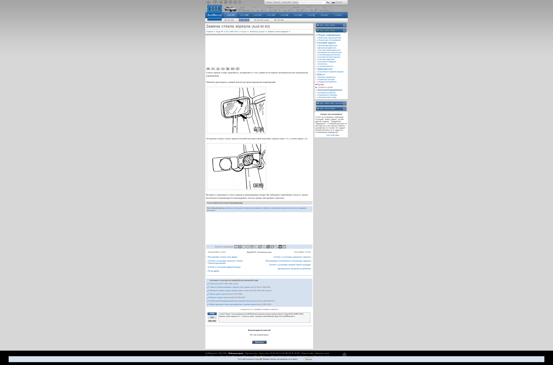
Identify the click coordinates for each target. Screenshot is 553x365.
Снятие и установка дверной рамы (224, 267)
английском (229, 208)
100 (244, 15)
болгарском (238, 208)
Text (212, 317)
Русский (339, 2)
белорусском (248, 208)
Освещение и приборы (327, 95)
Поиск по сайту (308, 353)
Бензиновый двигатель (327, 46)
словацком (302, 208)
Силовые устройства (327, 93)
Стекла (224, 284)
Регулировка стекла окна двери (222, 257)
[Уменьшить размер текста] (213, 68)
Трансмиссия (324, 69)
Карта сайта (287, 2)
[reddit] (284, 246)
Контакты (277, 2)
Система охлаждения (327, 62)
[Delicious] (276, 246)
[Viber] (260, 246)
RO (289, 353)
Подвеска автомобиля (327, 82)
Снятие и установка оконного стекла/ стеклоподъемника (225, 262)
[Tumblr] (272, 246)
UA (280, 353)
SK (295, 353)
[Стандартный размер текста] (218, 68)
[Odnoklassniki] (248, 246)
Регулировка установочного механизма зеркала (288, 261)
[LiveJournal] (268, 246)
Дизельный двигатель (327, 48)
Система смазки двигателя (329, 50)
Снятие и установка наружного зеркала (292, 257)
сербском (266, 208)
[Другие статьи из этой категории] (228, 68)
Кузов (320, 84)
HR (286, 353)
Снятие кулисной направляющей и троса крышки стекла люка (242, 301)
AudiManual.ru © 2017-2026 (216, 353)
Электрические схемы (327, 97)
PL (293, 353)
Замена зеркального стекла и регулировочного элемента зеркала (240, 304)
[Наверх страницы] (344, 356)
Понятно (308, 359)
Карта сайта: (264, 353)
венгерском (211, 210)
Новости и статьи (322, 353)
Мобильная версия (235, 353)
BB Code (212, 321)
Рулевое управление (327, 77)
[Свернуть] (344, 30)
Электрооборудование (329, 90)
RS (283, 353)
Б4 (229, 20)
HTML (212, 314)
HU (298, 353)
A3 (257, 15)
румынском (285, 208)
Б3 (244, 20)
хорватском (275, 208)
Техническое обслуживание (329, 40)
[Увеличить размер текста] (223, 68)
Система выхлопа (325, 66)
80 (230, 15)
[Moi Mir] (252, 246)
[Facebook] (240, 246)
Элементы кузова (325, 87)
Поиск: (295, 2)
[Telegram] (256, 246)
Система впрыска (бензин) (329, 55)
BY (277, 353)
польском (293, 208)
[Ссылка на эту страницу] (233, 68)
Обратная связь (251, 353)
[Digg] (280, 246)
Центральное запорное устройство (294, 268)
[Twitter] (244, 246)
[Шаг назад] (208, 68)
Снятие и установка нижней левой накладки (290, 265)
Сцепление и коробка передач (330, 72)
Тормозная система (326, 79)
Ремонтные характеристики (329, 38)
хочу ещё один (332, 135)
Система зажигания (326, 59)
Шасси (321, 74)
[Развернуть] (344, 25)
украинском (258, 208)
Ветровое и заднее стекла (227, 297)
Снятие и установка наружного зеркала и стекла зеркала (240, 287)
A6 (284, 15)
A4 (271, 15)
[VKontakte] (236, 246)
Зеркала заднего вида (226, 294)
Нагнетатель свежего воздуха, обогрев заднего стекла (240, 291)
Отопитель (322, 64)
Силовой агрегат (326, 42)
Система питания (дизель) (329, 57)
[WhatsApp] (264, 246)
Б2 (279, 20)
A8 (298, 15)
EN (271, 353)
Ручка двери (213, 271)
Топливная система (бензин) (330, 52)
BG (274, 353)
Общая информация (328, 35)
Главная (269, 2)
